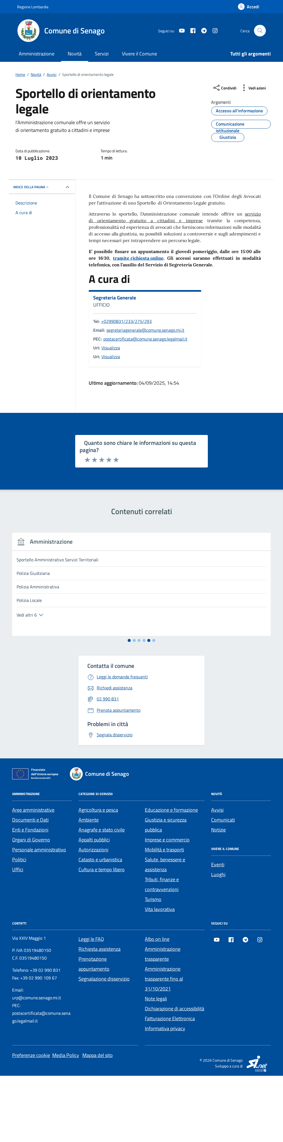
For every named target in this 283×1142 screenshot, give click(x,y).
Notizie (218, 829)
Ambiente (88, 820)
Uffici (17, 869)
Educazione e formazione (171, 810)
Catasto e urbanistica (100, 859)
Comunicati (223, 820)
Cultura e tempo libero (101, 869)
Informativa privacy (165, 1028)
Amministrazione (36, 53)
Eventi (217, 864)
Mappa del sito (97, 1055)
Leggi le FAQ (91, 939)
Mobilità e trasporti (164, 849)
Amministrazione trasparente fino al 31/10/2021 (164, 978)
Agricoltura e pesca (98, 810)
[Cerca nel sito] (260, 31)
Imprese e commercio (167, 839)
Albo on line (157, 939)
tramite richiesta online (138, 258)
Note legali (156, 998)
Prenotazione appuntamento (93, 964)
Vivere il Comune (139, 53)
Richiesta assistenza (99, 949)
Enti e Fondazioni (30, 829)
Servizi (102, 53)
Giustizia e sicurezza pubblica (166, 824)
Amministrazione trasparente (162, 954)
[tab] (129, 640)
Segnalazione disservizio (104, 978)
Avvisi (217, 810)
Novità (75, 53)
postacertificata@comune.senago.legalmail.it (145, 339)
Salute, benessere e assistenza (165, 864)
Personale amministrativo (39, 849)
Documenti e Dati (30, 820)
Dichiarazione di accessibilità (174, 1008)
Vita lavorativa (160, 909)
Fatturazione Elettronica (170, 1018)
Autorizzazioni (93, 849)
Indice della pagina (29, 187)
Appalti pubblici (94, 839)
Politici (19, 859)
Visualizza (110, 347)
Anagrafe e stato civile (101, 829)
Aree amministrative (33, 810)
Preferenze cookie (31, 1055)
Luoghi (218, 874)
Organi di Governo (31, 839)
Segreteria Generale (114, 297)
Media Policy (65, 1055)
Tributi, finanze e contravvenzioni (162, 884)
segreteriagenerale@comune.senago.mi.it (145, 330)
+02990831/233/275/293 (126, 321)
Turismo (153, 899)
